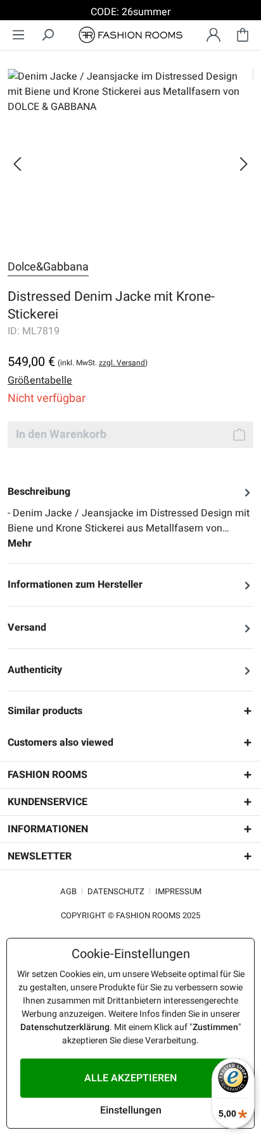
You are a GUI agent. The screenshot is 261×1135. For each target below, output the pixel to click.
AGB (68, 891)
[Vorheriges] (17, 164)
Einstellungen (131, 1110)
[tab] (130, 517)
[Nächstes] (243, 164)
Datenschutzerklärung (65, 1027)
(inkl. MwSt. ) (103, 362)
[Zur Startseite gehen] (130, 35)
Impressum (178, 891)
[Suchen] (47, 35)
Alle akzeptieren (130, 1078)
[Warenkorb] (242, 35)
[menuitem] (18, 35)
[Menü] (18, 35)
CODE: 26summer (130, 12)
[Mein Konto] (213, 35)
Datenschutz (115, 891)
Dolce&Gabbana (48, 267)
